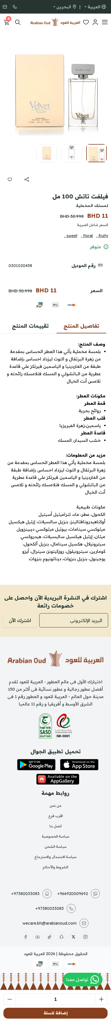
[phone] (14, 6)
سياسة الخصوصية (55, 836)
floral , (87, 235)
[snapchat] (61, 936)
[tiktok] (49, 936)
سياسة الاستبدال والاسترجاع (55, 857)
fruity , (102, 235)
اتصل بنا (56, 826)
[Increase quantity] (101, 999)
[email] (7, 6)
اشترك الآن (20, 620)
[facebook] (25, 936)
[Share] (26, 179)
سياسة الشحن (56, 846)
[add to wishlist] (9, 179)
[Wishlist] (86, 22)
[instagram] (85, 936)
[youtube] (37, 936)
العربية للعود (34, 953)
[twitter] (73, 936)
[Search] (17, 22)
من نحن (55, 805)
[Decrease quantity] (10, 999)
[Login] (95, 22)
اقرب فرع (55, 816)
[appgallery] (57, 779)
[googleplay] (36, 764)
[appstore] (79, 764)
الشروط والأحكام (55, 867)
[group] (55, 86)
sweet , (70, 235)
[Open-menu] (104, 22)
